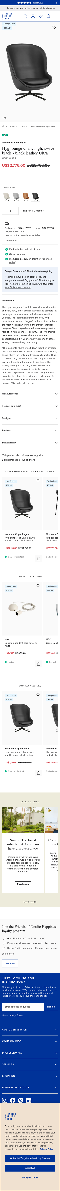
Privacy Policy (46, 1149)
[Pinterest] (20, 1100)
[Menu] (56, 16)
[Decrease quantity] (4, 211)
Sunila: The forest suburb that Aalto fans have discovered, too (23, 843)
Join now (10, 963)
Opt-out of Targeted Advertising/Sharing (30, 1158)
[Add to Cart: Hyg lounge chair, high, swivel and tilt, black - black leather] (38, 558)
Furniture (12, 126)
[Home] (3, 126)
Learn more (8, 953)
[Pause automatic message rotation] (56, 2)
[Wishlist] (40, 16)
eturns (21, 254)
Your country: (9, 1015)
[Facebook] (12, 1100)
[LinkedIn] (28, 1100)
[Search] (25, 16)
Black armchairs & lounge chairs (18, 459)
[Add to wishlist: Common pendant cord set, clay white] (38, 586)
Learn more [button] (11, 240)
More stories (30, 901)
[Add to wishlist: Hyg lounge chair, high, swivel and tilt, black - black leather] (38, 480)
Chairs (24, 126)
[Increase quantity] (16, 211)
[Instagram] (4, 1100)
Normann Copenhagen (14, 142)
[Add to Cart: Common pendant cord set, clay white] (38, 663)
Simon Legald (9, 157)
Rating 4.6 (38, 3)
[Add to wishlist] (54, 27)
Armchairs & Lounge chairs (43, 126)
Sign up (51, 1006)
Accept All (30, 1168)
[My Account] (33, 16)
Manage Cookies (30, 1177)
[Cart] (48, 16)
